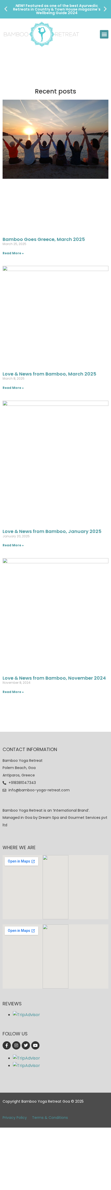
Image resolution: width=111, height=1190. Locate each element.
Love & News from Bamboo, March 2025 (49, 374)
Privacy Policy (15, 1117)
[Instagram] (16, 1045)
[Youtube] (35, 1045)
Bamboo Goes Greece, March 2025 (44, 239)
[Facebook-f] (7, 1045)
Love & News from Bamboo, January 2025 (52, 531)
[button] (6, 9)
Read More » (13, 253)
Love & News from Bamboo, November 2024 (54, 678)
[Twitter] (26, 1045)
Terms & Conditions (50, 1117)
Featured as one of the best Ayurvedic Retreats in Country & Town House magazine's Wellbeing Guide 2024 (55, 9)
